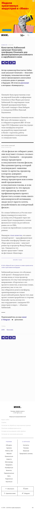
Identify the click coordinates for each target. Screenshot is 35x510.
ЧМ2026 (9, 453)
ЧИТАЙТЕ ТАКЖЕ (17, 259)
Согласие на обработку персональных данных (16, 425)
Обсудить (9, 445)
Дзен (26, 488)
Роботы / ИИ (9, 451)
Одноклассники (10, 493)
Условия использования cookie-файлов (13, 431)
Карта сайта (5, 419)
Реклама (26, 448)
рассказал (25, 83)
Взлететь (9, 470)
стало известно (15, 235)
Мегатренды (9, 462)
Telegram (27, 493)
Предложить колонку (26, 453)
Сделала (9, 448)
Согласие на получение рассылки (12, 434)
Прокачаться (9, 456)
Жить (9, 476)
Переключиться (9, 473)
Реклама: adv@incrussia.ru (18, 411)
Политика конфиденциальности (11, 428)
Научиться (9, 481)
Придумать (9, 465)
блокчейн (10, 330)
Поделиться (9, 479)
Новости (4, 44)
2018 (2, 330)
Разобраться (9, 467)
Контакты (26, 445)
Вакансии (26, 451)
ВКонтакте (10, 489)
